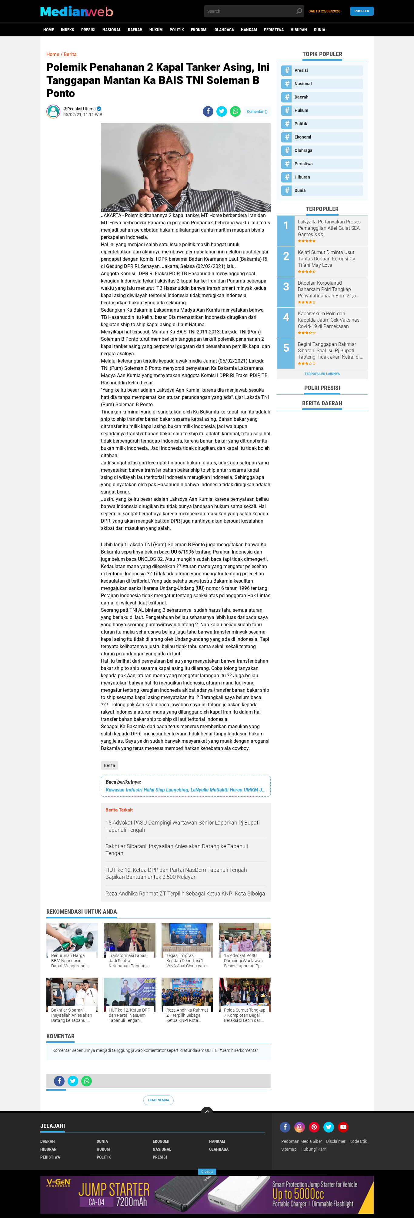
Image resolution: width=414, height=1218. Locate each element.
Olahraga (224, 29)
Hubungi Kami (314, 1149)
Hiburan (299, 29)
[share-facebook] (208, 111)
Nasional (111, 29)
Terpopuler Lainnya (322, 374)
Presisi (88, 29)
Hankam (249, 29)
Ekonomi (199, 29)
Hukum (156, 29)
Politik (177, 29)
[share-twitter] (221, 111)
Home (48, 29)
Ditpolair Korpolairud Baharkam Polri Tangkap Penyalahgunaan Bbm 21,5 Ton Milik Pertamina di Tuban (329, 289)
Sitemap (289, 1149)
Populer (362, 11)
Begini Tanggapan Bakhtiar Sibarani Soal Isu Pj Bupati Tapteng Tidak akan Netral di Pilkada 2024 (329, 350)
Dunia (319, 29)
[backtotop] (207, 1113)
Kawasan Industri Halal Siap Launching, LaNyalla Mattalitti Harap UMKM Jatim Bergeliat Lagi (186, 790)
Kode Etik (358, 1141)
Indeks (67, 29)
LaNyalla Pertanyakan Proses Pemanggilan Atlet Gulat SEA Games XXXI (329, 228)
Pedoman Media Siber (301, 1141)
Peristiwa (274, 29)
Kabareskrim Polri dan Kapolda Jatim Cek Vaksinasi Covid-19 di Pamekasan (329, 320)
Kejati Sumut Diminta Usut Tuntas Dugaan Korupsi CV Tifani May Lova (327, 258)
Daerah (135, 29)
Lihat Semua (158, 1100)
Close (207, 1171)
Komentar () (257, 111)
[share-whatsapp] (235, 111)
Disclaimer (336, 1141)
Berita (109, 765)
